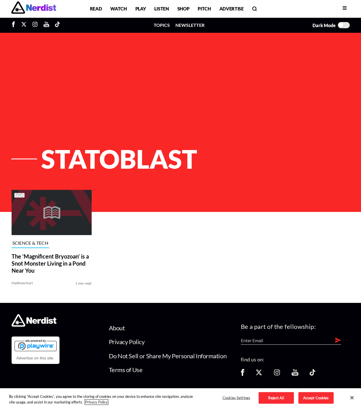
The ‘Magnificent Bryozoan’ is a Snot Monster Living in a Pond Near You (50, 263)
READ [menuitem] (96, 8)
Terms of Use (126, 370)
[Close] (352, 398)
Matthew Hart (22, 283)
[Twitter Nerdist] (23, 25)
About (117, 328)
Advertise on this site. (35, 358)
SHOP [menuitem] (183, 8)
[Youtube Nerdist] (46, 25)
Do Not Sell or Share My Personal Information (168, 356)
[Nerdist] (33, 8)
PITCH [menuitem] (204, 8)
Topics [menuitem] (162, 25)
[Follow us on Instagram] (277, 374)
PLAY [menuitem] (140, 8)
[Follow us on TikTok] (312, 374)
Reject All (276, 397)
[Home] (34, 325)
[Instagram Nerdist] (35, 25)
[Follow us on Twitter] (259, 374)
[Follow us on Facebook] (242, 374)
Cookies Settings (236, 397)
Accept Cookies (316, 397)
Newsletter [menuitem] (189, 25)
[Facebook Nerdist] (14, 25)
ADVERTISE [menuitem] (231, 8)
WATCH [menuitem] (118, 8)
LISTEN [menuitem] (161, 8)
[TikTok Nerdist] (57, 25)
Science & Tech (30, 243)
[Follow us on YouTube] (295, 374)
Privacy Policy (127, 342)
